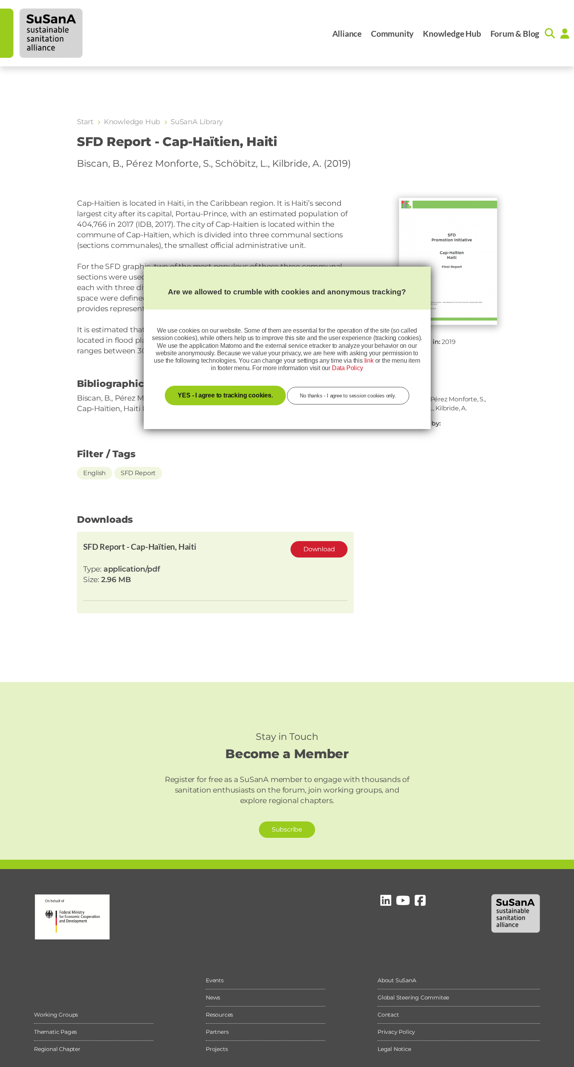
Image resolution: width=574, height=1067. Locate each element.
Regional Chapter (57, 1049)
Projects (217, 1049)
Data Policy (347, 368)
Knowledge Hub (452, 33)
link (369, 360)
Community (392, 33)
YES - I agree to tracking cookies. (225, 395)
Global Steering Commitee (413, 997)
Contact (388, 1014)
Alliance (347, 33)
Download (319, 549)
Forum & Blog (515, 33)
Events (215, 980)
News (213, 997)
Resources (219, 1014)
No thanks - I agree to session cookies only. (348, 396)
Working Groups (56, 1014)
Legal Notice (394, 1049)
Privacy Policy (396, 1031)
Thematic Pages (55, 1031)
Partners (217, 1031)
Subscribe (287, 829)
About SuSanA (397, 980)
